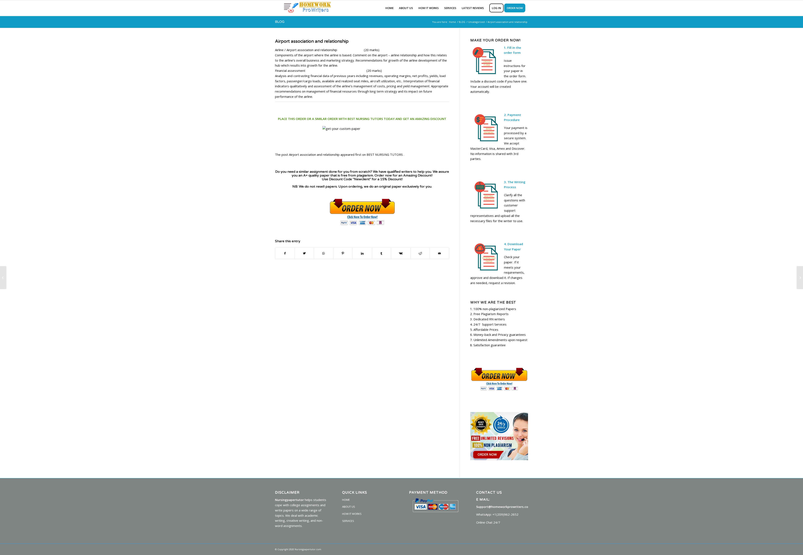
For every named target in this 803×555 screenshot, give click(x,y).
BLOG (279, 22)
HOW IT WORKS (352, 514)
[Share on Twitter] (304, 253)
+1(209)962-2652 (505, 514)
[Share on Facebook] (284, 253)
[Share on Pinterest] (342, 253)
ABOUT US (348, 507)
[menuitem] (389, 8)
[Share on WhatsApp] (323, 253)
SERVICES (348, 521)
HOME (346, 500)
